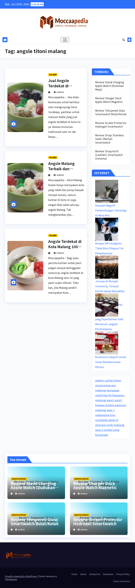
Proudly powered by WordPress (21, 576)
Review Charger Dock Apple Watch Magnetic (109, 100)
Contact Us (94, 574)
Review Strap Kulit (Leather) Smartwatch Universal (109, 154)
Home (74, 574)
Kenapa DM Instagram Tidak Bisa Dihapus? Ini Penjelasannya (109, 248)
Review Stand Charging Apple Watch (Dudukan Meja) (109, 85)
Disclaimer (108, 574)
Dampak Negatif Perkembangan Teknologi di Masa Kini (111, 210)
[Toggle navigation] (65, 39)
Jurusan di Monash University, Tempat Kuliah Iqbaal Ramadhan (109, 286)
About (83, 574)
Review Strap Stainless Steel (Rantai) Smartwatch (109, 138)
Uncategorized (19, 479)
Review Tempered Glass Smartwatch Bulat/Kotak (110, 112)
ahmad (60, 92)
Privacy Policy (123, 574)
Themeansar (11, 579)
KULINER (52, 74)
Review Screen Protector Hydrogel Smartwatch (111, 124)
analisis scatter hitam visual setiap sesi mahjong (108, 385)
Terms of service (121, 581)
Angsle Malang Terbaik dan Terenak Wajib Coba (65, 168)
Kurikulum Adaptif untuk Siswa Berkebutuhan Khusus (110, 362)
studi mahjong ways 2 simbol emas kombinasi (109, 430)
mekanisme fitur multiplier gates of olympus (106, 420)
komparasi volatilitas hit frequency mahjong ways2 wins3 (109, 395)
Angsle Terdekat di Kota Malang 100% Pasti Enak (64, 246)
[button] (123, 40)
